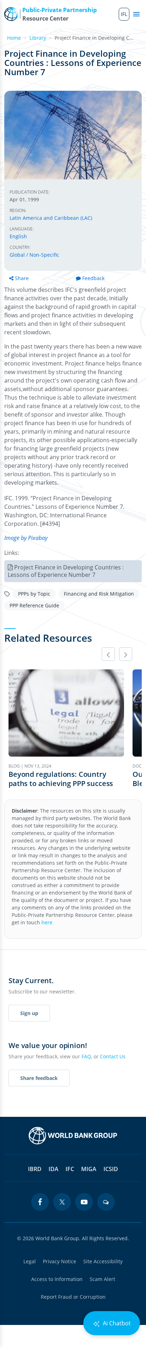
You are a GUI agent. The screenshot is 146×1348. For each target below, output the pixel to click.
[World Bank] (73, 1135)
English (18, 236)
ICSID (110, 1169)
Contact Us (112, 1056)
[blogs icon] (106, 1202)
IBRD (34, 1169)
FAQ (86, 1056)
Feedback (93, 278)
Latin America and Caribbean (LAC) (51, 218)
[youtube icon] (84, 1202)
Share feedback (39, 1078)
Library (37, 37)
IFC (70, 1169)
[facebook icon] (40, 1202)
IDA (53, 1169)
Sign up (29, 1013)
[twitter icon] (62, 1202)
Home (14, 37)
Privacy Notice (59, 1261)
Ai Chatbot (116, 1323)
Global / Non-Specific (34, 254)
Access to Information (57, 1279)
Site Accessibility (103, 1261)
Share (22, 278)
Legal (29, 1261)
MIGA (88, 1169)
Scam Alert (102, 1279)
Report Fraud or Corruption (73, 1296)
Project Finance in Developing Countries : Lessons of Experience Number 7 (66, 571)
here (46, 922)
